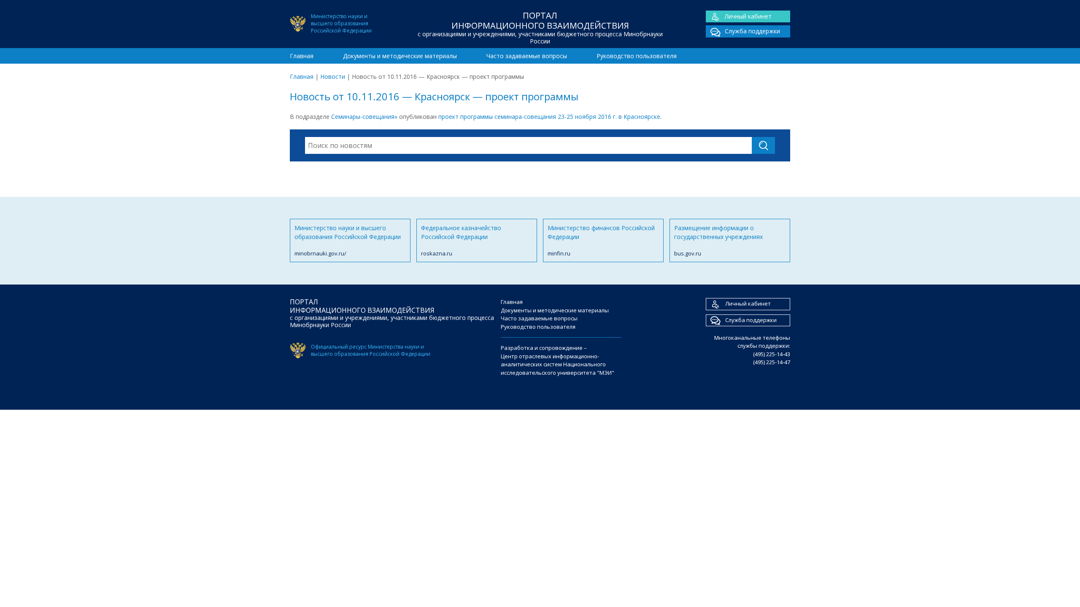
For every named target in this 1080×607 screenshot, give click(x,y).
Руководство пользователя (637, 56)
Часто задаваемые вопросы (526, 56)
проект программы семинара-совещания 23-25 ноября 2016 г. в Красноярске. (550, 117)
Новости (332, 77)
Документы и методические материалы (400, 56)
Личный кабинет (748, 16)
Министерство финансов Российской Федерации (601, 240)
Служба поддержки (752, 31)
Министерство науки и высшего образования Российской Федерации (347, 240)
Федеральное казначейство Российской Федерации (461, 240)
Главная (301, 56)
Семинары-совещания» (364, 117)
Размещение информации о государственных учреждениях (718, 240)
